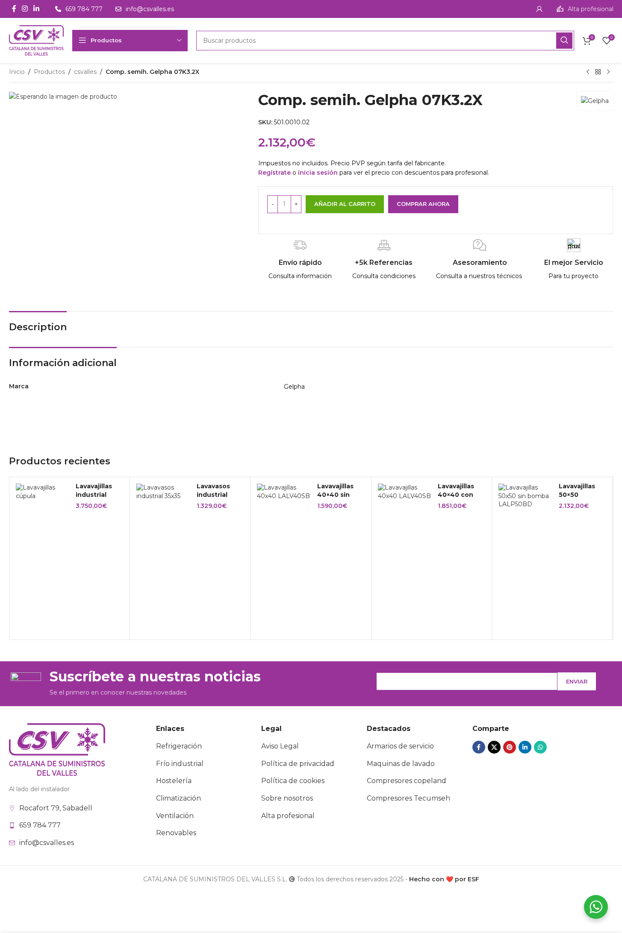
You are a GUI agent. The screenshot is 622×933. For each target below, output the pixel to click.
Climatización (178, 798)
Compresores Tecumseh (408, 798)
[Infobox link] (585, 9)
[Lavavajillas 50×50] (525, 496)
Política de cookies (292, 781)
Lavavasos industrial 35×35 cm (213, 494)
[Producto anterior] (588, 72)
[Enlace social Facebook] (14, 8)
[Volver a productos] (598, 72)
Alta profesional (288, 816)
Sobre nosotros (287, 798)
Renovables (176, 833)
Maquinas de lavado (401, 764)
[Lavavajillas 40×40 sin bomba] (284, 492)
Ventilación (175, 816)
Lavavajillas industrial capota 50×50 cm (98, 498)
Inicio (17, 72)
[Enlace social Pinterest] (509, 747)
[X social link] (494, 747)
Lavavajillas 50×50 (577, 490)
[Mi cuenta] (539, 9)
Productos (49, 72)
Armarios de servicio (400, 746)
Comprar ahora (423, 203)
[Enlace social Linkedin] (36, 8)
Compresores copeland (406, 781)
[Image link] (57, 749)
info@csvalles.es (46, 843)
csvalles (85, 72)
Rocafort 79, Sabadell (55, 808)
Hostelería (174, 781)
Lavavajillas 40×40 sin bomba (335, 494)
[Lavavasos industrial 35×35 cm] (163, 492)
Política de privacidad (297, 764)
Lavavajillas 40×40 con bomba (456, 494)
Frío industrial (179, 764)
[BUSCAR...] (564, 40)
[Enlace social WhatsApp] (540, 747)
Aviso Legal (280, 746)
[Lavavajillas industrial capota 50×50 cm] (43, 492)
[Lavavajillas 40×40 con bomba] (405, 492)
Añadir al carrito (344, 203)
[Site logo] (36, 40)
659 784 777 (40, 825)
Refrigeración (179, 746)
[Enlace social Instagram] (25, 8)
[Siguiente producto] (608, 72)
